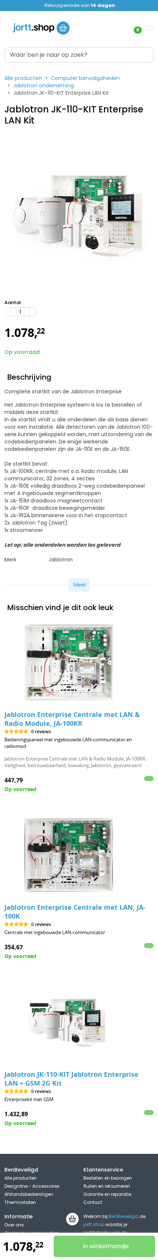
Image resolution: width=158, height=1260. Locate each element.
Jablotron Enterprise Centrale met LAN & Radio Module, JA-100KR (72, 719)
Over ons (14, 1225)
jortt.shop (93, 1224)
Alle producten (23, 78)
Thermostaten (20, 1202)
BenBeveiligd (123, 1216)
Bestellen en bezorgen (107, 1178)
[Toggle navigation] (149, 27)
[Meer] (32, 311)
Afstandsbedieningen (28, 1194)
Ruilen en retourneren (106, 1186)
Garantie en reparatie (107, 1194)
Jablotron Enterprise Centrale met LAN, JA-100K (75, 912)
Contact (92, 1202)
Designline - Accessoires (32, 1186)
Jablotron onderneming (43, 85)
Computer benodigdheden (85, 78)
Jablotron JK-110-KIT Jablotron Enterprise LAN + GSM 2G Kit (71, 1079)
